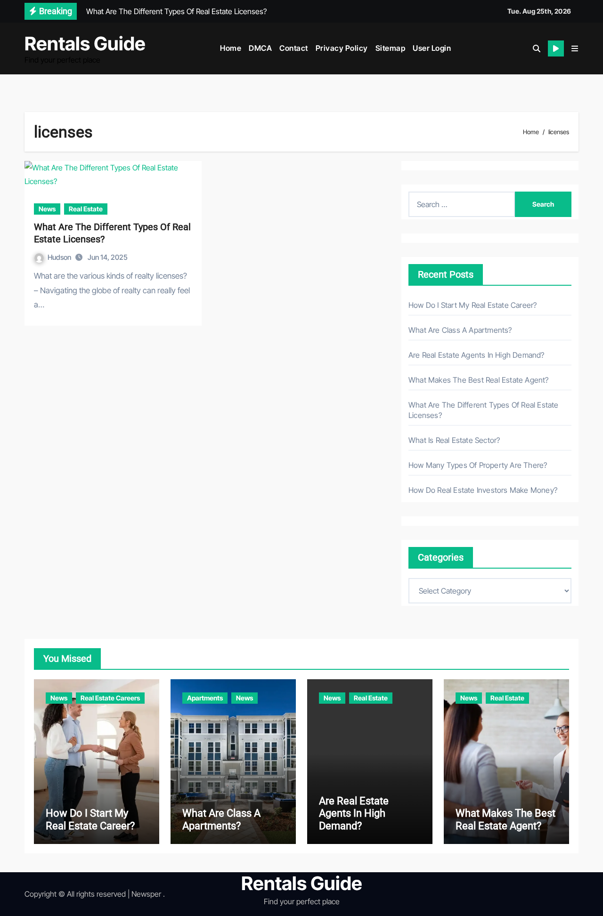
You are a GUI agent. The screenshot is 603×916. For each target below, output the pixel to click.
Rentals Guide (85, 43)
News (47, 209)
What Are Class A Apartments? (460, 330)
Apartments (205, 698)
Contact (293, 48)
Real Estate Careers (110, 698)
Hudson (60, 257)
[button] (575, 48)
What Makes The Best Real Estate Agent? (478, 380)
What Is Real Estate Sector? (454, 440)
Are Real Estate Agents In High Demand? (476, 355)
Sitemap (390, 48)
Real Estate (86, 209)
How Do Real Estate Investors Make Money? (482, 490)
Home (230, 48)
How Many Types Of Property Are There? (477, 465)
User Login (432, 48)
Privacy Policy (342, 48)
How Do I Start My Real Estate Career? (472, 305)
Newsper (146, 894)
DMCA (260, 48)
